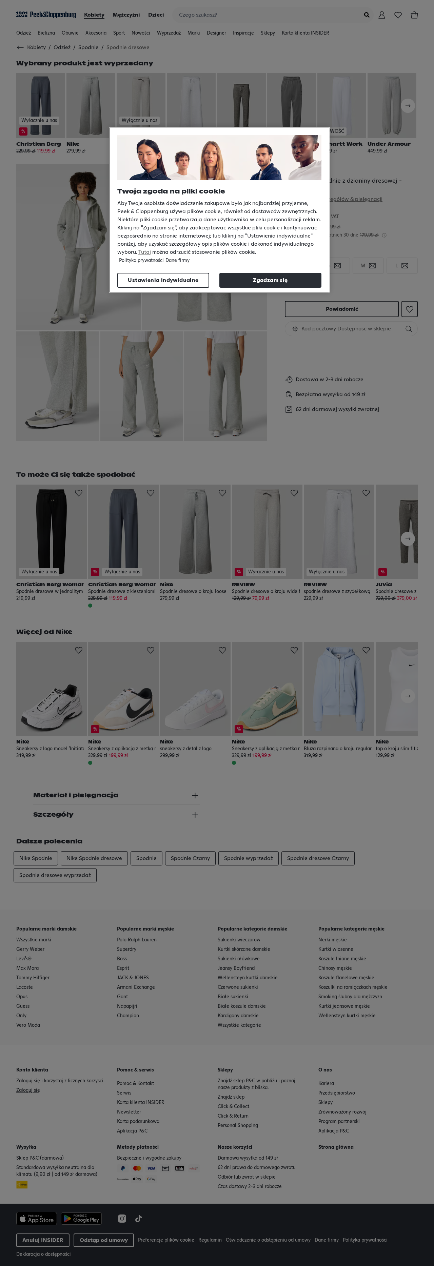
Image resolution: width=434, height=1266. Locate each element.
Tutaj (144, 252)
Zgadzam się (270, 280)
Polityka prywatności (141, 260)
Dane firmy (177, 260)
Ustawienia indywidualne (163, 280)
